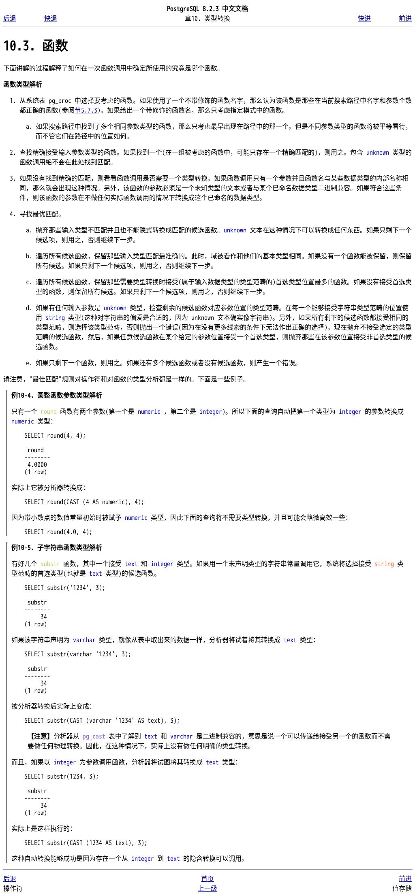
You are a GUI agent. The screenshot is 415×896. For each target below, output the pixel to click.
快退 (50, 18)
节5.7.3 (86, 110)
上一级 (207, 888)
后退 (9, 18)
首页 (207, 879)
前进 (405, 18)
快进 (364, 18)
